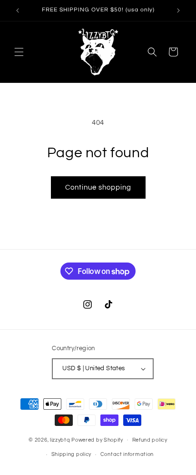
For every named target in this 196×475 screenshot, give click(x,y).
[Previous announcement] (17, 10)
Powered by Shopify (97, 439)
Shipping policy (71, 454)
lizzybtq (60, 439)
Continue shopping (98, 187)
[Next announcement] (178, 10)
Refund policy (149, 440)
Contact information (127, 454)
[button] (19, 51)
